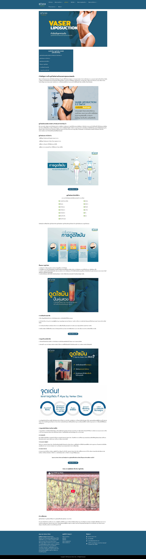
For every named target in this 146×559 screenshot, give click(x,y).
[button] (62, 2)
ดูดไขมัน (64, 538)
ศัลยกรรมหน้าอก (66, 536)
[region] (14, 551)
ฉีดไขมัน (64, 539)
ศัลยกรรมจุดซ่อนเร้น (67, 541)
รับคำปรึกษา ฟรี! (73, 189)
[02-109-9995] (89, 539)
